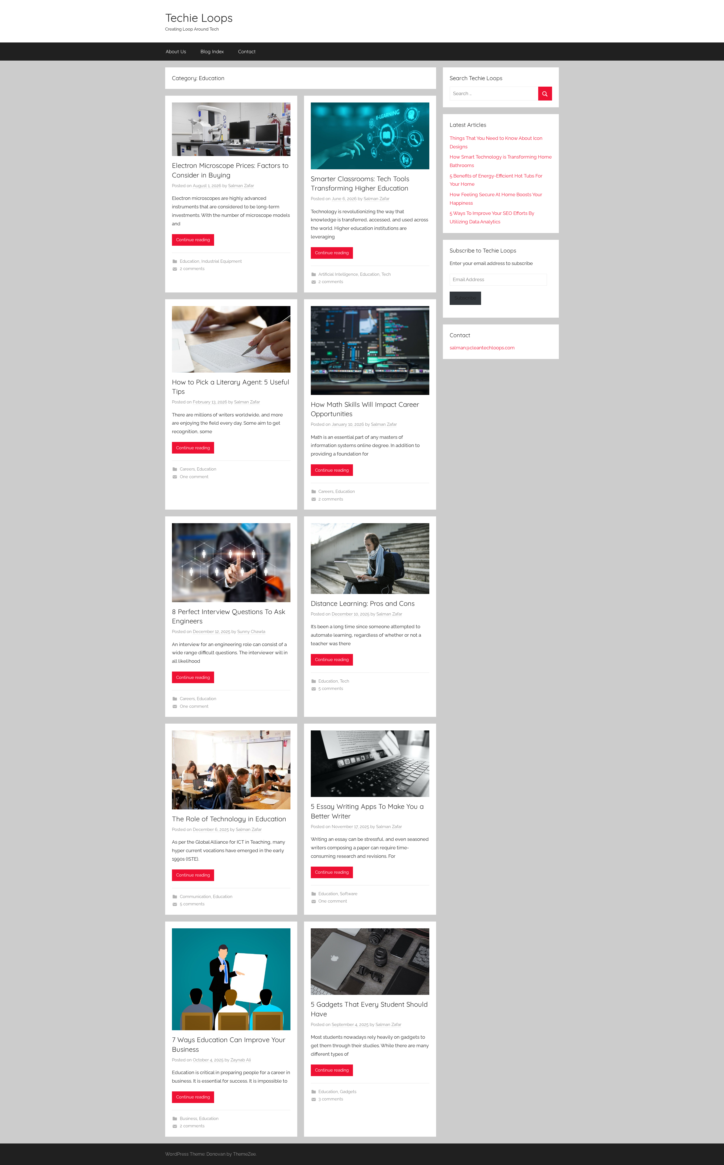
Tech (386, 274)
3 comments (330, 1099)
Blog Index (212, 51)
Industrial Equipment (221, 261)
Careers (187, 469)
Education (189, 261)
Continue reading (193, 239)
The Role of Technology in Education (229, 819)
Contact (247, 51)
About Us (176, 51)
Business (188, 1118)
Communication (195, 896)
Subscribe (465, 298)
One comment (194, 476)
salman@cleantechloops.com (482, 347)
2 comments (192, 268)
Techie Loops (199, 17)
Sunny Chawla (251, 631)
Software (348, 893)
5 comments (330, 688)
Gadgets (348, 1091)
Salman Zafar (241, 185)
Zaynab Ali (240, 1060)
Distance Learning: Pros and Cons (363, 603)
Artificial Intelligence (338, 274)
